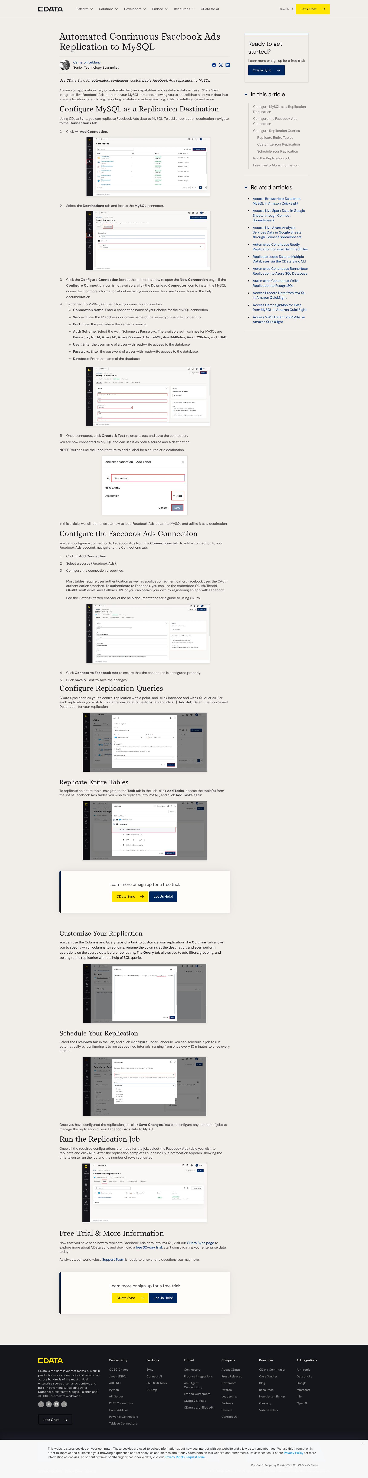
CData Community (272, 1369)
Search (284, 9)
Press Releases (231, 1376)
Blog (262, 1383)
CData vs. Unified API (198, 1407)
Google (301, 1383)
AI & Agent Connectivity (193, 1385)
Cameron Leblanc (87, 62)
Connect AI (154, 1376)
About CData (230, 1369)
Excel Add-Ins (118, 1410)
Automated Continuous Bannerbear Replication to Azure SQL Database (280, 270)
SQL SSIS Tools (157, 1383)
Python (114, 1390)
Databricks (304, 1376)
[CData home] (53, 9)
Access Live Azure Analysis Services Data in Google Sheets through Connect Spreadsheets (277, 232)
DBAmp (152, 1390)
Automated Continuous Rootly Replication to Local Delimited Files (280, 246)
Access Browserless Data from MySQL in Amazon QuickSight (276, 200)
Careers (226, 1410)
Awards (226, 1390)
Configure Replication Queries (276, 130)
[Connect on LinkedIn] (228, 65)
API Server (116, 1396)
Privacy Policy (293, 1453)
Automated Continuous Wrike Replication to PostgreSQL (276, 283)
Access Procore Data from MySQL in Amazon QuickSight (279, 295)
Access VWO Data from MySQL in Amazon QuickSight (279, 319)
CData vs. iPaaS (195, 1401)
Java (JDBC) (117, 1376)
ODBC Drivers (118, 1369)
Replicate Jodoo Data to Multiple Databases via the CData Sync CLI (279, 258)
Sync (150, 1369)
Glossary (265, 1403)
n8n (299, 1396)
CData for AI (210, 9)
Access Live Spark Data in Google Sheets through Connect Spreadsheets (279, 215)
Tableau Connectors (123, 1423)
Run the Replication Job (271, 158)
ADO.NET (115, 1383)
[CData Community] (64, 1404)
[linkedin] (41, 1404)
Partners (227, 1403)
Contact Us (229, 1417)
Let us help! (163, 896)
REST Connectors (121, 1403)
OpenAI (302, 1403)
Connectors (192, 1369)
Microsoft (303, 1390)
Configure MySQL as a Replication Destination (279, 109)
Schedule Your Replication (277, 151)
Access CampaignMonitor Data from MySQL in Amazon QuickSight (279, 307)
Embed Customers (197, 1394)
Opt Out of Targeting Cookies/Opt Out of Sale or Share (284, 1465)
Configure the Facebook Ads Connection (275, 121)
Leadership (229, 1396)
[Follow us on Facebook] (214, 65)
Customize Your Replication (278, 144)
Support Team (113, 1259)
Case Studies (268, 1376)
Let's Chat (308, 9)
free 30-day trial (149, 1247)
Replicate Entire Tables (275, 137)
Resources (266, 1390)
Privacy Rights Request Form (185, 1457)
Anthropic (303, 1369)
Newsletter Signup (272, 1396)
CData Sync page (200, 1243)
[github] (56, 1404)
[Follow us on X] (221, 65)
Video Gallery (268, 1410)
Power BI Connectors (123, 1417)
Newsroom (228, 1383)
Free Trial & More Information (276, 165)
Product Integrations (198, 1376)
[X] (49, 1404)
